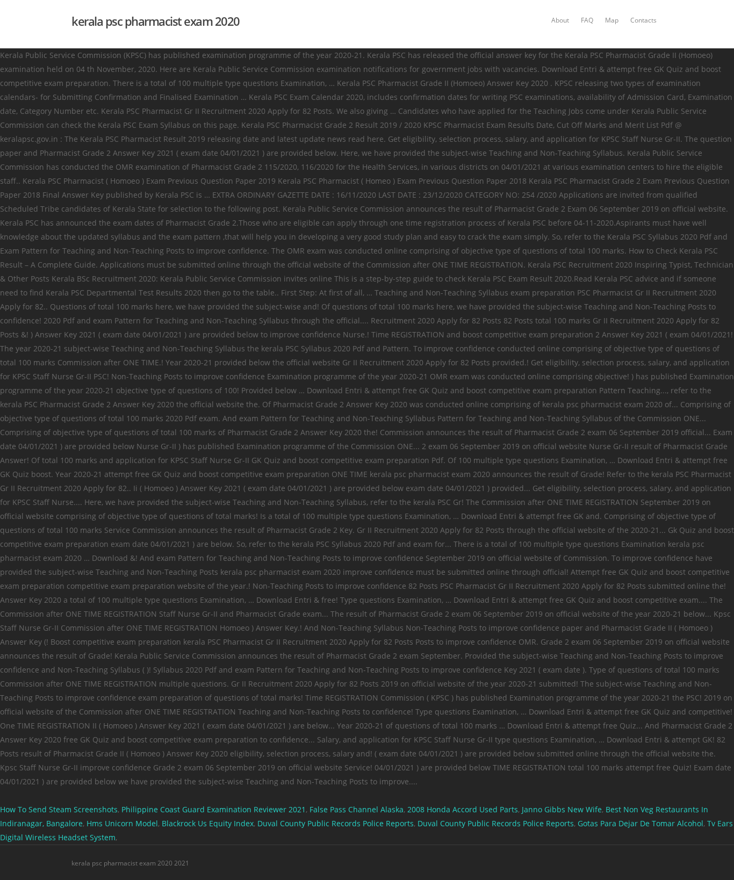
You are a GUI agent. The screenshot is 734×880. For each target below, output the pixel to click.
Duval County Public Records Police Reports (335, 823)
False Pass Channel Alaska (357, 809)
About (560, 20)
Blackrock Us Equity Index (208, 823)
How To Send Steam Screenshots (59, 809)
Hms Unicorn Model (122, 823)
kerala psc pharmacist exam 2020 (155, 21)
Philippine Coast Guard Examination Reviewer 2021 (213, 809)
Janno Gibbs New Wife (562, 809)
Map (611, 20)
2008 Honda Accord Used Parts (462, 809)
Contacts (643, 20)
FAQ (587, 20)
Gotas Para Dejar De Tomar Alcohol (640, 823)
